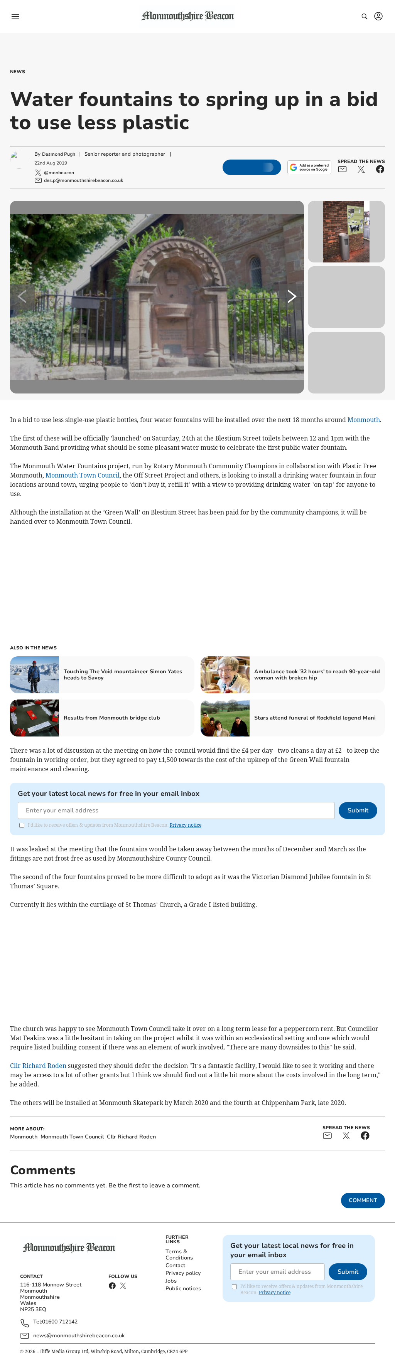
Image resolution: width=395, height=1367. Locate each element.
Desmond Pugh (58, 154)
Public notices (183, 1288)
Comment (363, 1200)
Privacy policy (183, 1273)
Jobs (171, 1281)
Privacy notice (185, 825)
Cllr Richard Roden (38, 1065)
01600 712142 (60, 1322)
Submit (358, 810)
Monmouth (364, 420)
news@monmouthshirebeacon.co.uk (79, 1335)
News (17, 72)
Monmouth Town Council (83, 475)
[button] (15, 16)
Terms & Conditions (179, 1254)
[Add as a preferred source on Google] (309, 167)
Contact (175, 1265)
